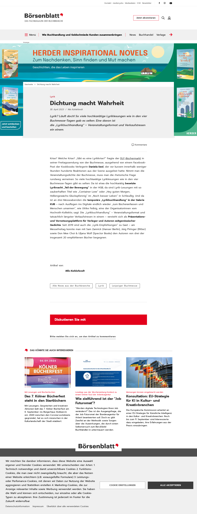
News (133, 35)
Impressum (38, 506)
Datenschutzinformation (18, 506)
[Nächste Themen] (170, 35)
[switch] (30, 35)
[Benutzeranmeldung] (169, 18)
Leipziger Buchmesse (124, 285)
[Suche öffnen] (163, 18)
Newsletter (146, 3)
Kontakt (108, 3)
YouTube (170, 3)
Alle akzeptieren (170, 485)
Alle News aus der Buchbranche (71, 285)
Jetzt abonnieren (146, 17)
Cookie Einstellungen (122, 485)
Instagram (164, 3)
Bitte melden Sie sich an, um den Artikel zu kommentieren (83, 336)
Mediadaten (130, 3)
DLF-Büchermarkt (130, 158)
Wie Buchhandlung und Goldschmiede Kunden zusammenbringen (82, 35)
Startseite (29, 84)
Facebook (159, 3)
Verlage (161, 35)
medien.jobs (118, 3)
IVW (139, 3)
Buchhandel (146, 35)
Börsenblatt (44, 15)
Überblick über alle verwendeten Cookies (68, 506)
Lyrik (101, 285)
